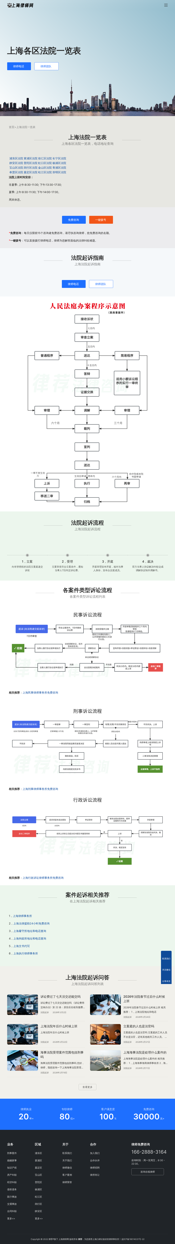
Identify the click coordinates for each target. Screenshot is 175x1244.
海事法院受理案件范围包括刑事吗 (62, 1055)
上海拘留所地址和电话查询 (29, 938)
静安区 (38, 1211)
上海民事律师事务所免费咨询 (40, 692)
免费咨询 (73, 219)
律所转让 (95, 1174)
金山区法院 (45, 167)
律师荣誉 (67, 1182)
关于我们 (67, 1160)
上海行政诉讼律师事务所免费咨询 (43, 877)
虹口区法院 (45, 163)
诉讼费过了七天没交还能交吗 (60, 996)
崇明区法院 (59, 172)
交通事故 (12, 1203)
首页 (11, 127)
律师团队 (46, 66)
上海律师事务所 (22, 916)
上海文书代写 (21, 946)
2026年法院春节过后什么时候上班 (144, 999)
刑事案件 (12, 1153)
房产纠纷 (12, 1174)
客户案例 (67, 1174)
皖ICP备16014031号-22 (133, 1239)
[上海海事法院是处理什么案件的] (105, 1060)
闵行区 (38, 1203)
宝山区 (38, 1174)
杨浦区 (38, 1189)
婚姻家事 (12, 1160)
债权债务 (12, 1189)
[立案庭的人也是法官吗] (105, 1034)
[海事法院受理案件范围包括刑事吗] (22, 1060)
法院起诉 (45, 1012)
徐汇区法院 (45, 158)
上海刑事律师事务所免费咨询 (40, 789)
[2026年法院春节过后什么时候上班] (105, 1004)
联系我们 (67, 1153)
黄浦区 (38, 1160)
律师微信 (67, 1167)
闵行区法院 (30, 167)
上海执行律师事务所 (25, 953)
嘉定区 (38, 1167)
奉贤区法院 (16, 172)
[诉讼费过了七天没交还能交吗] (22, 1004)
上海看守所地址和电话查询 (29, 931)
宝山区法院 (16, 167)
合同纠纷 (12, 1211)
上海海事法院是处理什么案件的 (144, 1052)
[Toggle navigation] (166, 5)
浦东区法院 (16, 158)
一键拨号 (100, 219)
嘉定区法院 (30, 172)
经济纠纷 (12, 1182)
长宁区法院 (59, 158)
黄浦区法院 (30, 158)
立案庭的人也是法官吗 (138, 1026)
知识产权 (12, 1167)
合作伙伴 (95, 1160)
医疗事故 (12, 1196)
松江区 (38, 1196)
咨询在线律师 (147, 1171)
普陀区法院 (30, 163)
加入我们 (95, 1153)
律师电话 (18, 66)
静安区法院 (16, 163)
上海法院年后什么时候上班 (59, 1026)
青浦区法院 (59, 167)
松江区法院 (45, 172)
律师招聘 (95, 1167)
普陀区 (38, 1182)
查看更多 (87, 1087)
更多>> (11, 1218)
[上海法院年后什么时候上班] (22, 1034)
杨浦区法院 (59, 163)
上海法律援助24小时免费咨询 (31, 923)
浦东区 (38, 1153)
